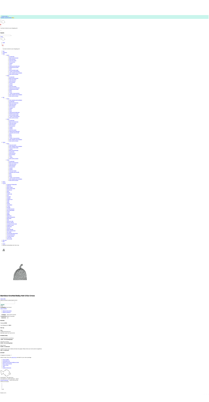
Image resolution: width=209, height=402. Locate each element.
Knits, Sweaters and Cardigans (15, 73)
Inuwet (8, 203)
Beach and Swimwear (13, 58)
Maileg (8, 214)
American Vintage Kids (12, 184)
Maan (8, 213)
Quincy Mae (2, 298)
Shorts (10, 92)
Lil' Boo (8, 211)
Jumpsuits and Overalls (14, 132)
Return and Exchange (7, 363)
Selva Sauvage (10, 229)
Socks (10, 64)
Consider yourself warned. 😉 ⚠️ (7, 17)
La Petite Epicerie (10, 209)
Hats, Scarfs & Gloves (13, 74)
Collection (5, 52)
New (3, 51)
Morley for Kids (10, 221)
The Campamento (11, 234)
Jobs (4, 366)
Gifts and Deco (12, 59)
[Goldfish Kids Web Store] (2, 23)
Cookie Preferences (7, 367)
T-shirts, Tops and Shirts (14, 71)
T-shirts (11, 157)
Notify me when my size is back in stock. (8, 300)
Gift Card (5, 240)
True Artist (9, 237)
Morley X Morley (10, 222)
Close (1, 36)
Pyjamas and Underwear (14, 66)
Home (4, 243)
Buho (8, 191)
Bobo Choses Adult (11, 188)
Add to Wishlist (3, 308)
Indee (8, 200)
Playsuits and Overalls (13, 67)
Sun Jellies (9, 232)
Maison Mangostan (11, 217)
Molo (8, 219)
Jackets (11, 63)
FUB (8, 195)
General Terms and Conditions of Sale (11, 362)
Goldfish (8, 198)
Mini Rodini (9, 218)
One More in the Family (12, 224)
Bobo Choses (10, 187)
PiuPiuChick (9, 226)
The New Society (10, 236)
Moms (4, 181)
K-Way (8, 206)
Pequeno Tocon (10, 225)
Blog (3, 241)
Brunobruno (9, 190)
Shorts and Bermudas (13, 70)
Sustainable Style (6, 361)
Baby (4, 53)
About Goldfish (6, 359)
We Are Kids (9, 239)
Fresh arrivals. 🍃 (5, 16)
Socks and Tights (12, 86)
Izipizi (8, 202)
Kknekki (8, 207)
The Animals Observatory (12, 233)
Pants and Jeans (12, 60)
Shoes (10, 68)
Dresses (11, 85)
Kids (3, 97)
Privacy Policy (5, 365)
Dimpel (8, 192)
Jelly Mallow (9, 204)
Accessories (11, 56)
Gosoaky (9, 196)
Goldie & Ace (9, 199)
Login (4, 42)
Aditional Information (7, 311)
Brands (4, 183)
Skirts (10, 134)
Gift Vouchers (12, 62)
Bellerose (9, 185)
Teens (4, 142)
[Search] (11, 35)
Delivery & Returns (7, 312)
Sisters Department (11, 230)
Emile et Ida (9, 194)
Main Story (9, 215)
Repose (8, 228)
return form (13, 357)
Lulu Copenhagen (10, 210)
